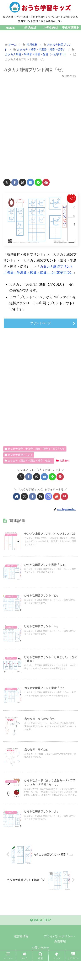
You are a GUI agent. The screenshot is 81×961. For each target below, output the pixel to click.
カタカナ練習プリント (20, 454)
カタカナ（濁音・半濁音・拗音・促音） (30, 460)
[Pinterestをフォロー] (64, 496)
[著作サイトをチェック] (16, 496)
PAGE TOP (42, 920)
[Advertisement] (40, 125)
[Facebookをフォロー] (32, 496)
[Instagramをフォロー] (48, 496)
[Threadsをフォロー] (40, 496)
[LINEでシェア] (38, 182)
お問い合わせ (40, 947)
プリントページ (40, 323)
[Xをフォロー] (24, 496)
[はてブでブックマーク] (30, 182)
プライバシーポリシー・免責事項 (60, 939)
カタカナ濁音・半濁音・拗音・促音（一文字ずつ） (36, 448)
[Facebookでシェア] (14, 182)
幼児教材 (65, 460)
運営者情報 (21, 936)
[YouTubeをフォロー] (56, 496)
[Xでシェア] (7, 182)
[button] (72, 672)
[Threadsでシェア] (22, 182)
